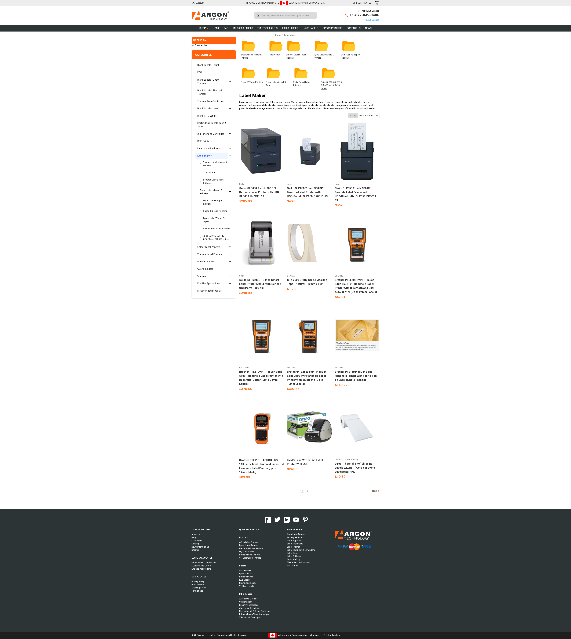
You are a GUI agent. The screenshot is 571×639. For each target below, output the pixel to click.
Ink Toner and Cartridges (210, 133)
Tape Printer (209, 172)
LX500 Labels (310, 28)
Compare (260, 151)
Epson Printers (332, 28)
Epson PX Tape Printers (215, 210)
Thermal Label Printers (209, 254)
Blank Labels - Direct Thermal (208, 81)
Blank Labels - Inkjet (208, 65)
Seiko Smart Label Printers (216, 228)
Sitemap (196, 550)
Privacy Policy (198, 581)
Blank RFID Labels (207, 115)
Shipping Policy (199, 588)
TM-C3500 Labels (243, 28)
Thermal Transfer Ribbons (211, 101)
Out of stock (261, 248)
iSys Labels (244, 580)
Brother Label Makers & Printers (215, 164)
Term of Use (197, 591)
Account (200, 3)
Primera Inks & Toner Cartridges (254, 614)
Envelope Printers (295, 537)
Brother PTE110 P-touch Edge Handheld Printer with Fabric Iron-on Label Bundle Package (356, 375)
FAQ (226, 28)
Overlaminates (205, 268)
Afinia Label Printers (248, 542)
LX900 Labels (290, 28)
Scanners (202, 276)
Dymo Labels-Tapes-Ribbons (213, 202)
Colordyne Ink (245, 602)
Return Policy (198, 584)
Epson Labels (245, 573)
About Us (196, 534)
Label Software (294, 556)
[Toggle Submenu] (230, 65)
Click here (336, 635)
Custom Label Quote (201, 566)
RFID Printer (292, 565)
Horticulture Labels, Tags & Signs (211, 124)
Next (374, 491)
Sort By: (353, 115)
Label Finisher (293, 547)
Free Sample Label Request (204, 562)
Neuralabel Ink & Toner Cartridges (254, 611)
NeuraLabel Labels (248, 583)
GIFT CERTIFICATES (362, 3)
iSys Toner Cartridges (249, 608)
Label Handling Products (210, 148)
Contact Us (354, 28)
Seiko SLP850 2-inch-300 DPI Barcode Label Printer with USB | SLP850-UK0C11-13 (259, 192)
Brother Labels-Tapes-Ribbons (214, 181)
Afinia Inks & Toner (248, 599)
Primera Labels (246, 577)
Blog (194, 537)
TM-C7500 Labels (267, 28)
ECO (199, 72)
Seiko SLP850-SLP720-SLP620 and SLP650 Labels (216, 237)
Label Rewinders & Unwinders (301, 550)
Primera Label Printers (249, 555)
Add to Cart (261, 157)
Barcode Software (206, 261)
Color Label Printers (296, 534)
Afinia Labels (245, 570)
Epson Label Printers (248, 545)
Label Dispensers (295, 544)
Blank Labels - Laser (208, 108)
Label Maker (204, 155)
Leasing (195, 544)
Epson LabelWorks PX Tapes (214, 219)
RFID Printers (204, 141)
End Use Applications (208, 283)
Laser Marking (293, 559)
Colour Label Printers (208, 247)
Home (216, 28)
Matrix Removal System (298, 562)
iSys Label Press (246, 551)
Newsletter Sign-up (201, 547)
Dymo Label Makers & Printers (211, 192)
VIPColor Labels (246, 586)
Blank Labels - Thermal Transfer (209, 92)
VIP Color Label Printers (250, 558)
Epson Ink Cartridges (248, 605)
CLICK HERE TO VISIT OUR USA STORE (307, 3)
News (368, 28)
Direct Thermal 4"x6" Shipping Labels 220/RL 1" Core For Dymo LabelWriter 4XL (355, 467)
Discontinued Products (209, 290)
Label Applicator (294, 540)
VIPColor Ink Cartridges (250, 617)
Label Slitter (292, 553)
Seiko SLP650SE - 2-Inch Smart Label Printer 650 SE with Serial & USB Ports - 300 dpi (260, 283)
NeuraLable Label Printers (251, 548)
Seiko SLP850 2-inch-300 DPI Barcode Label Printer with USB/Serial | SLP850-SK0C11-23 (307, 192)
